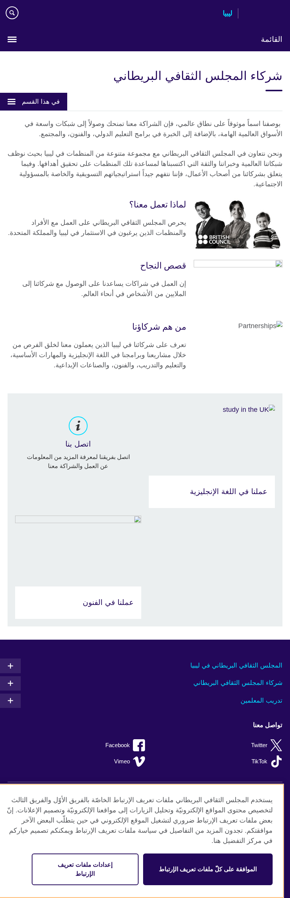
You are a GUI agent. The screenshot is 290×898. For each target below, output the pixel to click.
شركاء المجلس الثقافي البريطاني (237, 682)
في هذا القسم (41, 101)
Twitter (259, 745)
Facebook (117, 745)
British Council (263, 14)
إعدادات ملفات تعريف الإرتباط (85, 869)
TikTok (259, 761)
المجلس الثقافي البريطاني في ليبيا (236, 665)
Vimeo (122, 761)
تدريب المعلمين (261, 700)
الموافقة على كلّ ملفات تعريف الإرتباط (208, 869)
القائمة (271, 39)
